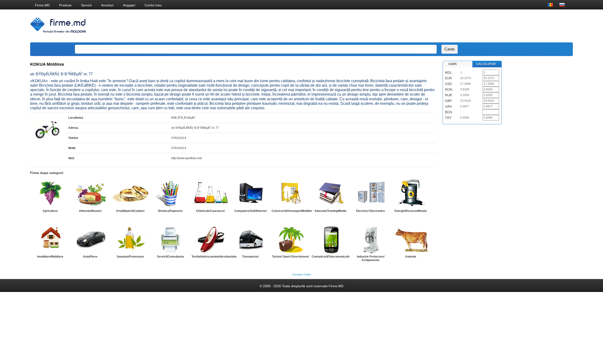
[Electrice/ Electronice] (370, 193)
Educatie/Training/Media (330, 211)
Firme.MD (42, 5)
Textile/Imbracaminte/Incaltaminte (214, 256)
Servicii (86, 5)
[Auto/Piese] (90, 239)
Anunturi (107, 5)
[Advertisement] (481, 25)
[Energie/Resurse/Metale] (410, 193)
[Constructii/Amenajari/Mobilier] (290, 193)
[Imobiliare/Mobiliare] (50, 239)
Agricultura (50, 211)
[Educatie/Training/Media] (330, 193)
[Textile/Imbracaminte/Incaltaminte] (210, 239)
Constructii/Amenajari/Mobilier (292, 211)
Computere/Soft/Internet (250, 211)
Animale (410, 256)
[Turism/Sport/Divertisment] (290, 239)
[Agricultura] (50, 193)
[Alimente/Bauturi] (90, 193)
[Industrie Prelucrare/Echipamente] (370, 239)
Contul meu (153, 5)
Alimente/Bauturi (90, 211)
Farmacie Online (301, 274)
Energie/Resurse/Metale (411, 211)
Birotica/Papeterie (170, 211)
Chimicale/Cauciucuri (210, 211)
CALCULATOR (486, 64)
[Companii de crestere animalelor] (410, 239)
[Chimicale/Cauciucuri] (210, 193)
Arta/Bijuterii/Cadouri (130, 211)
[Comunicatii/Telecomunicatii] (330, 239)
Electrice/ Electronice (370, 211)
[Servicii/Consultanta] (170, 239)
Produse (65, 5)
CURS (452, 64)
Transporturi (250, 256)
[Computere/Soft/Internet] (250, 193)
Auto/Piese (90, 256)
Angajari (129, 5)
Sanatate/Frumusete (130, 256)
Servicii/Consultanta (170, 256)
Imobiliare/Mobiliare (50, 256)
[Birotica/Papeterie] (170, 193)
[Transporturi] (250, 239)
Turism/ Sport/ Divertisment (290, 256)
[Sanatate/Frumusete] (130, 239)
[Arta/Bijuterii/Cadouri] (130, 193)
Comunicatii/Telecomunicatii (330, 256)
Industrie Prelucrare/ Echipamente (370, 258)
